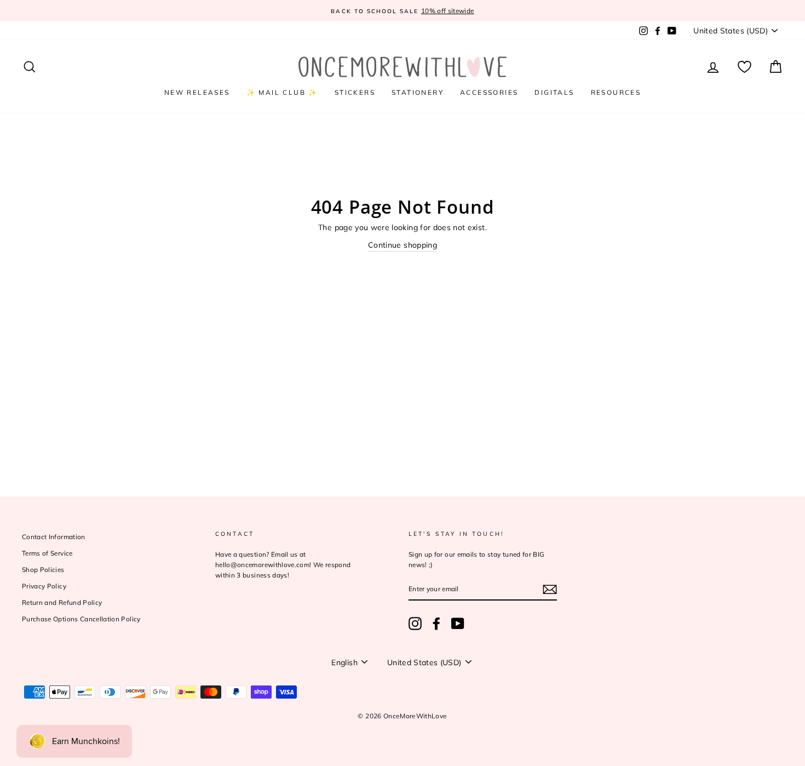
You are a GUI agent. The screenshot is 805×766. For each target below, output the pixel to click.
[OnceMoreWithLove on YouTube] (457, 623)
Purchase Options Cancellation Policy (81, 619)
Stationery (418, 92)
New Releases (197, 92)
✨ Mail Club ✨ (282, 92)
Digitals (554, 92)
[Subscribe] (550, 590)
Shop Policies (43, 569)
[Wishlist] (744, 67)
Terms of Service (47, 553)
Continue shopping (402, 245)
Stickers (355, 92)
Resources (616, 92)
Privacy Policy (44, 586)
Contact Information (53, 537)
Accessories (489, 92)
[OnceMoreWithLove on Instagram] (415, 623)
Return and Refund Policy (62, 602)
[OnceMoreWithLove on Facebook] (436, 623)
